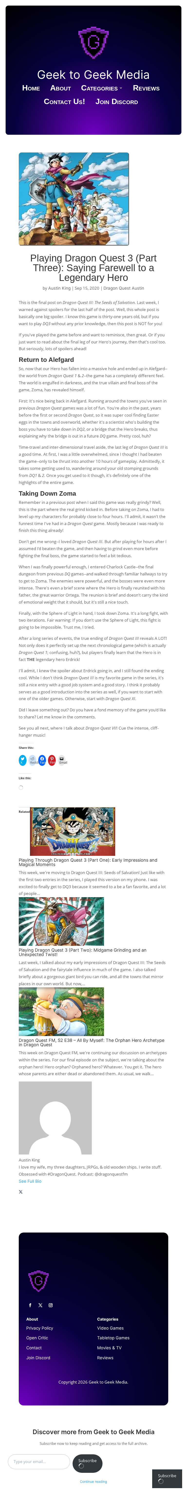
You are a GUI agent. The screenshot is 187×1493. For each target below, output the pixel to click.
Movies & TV (109, 1347)
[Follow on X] (40, 1305)
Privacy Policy (39, 1328)
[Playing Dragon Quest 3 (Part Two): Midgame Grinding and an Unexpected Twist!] (61, 944)
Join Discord (116, 102)
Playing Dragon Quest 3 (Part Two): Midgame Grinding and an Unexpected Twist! (83, 952)
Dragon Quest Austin (123, 288)
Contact (34, 1347)
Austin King (59, 288)
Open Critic (37, 1337)
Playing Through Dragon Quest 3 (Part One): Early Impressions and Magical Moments (88, 862)
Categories (99, 88)
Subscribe (87, 1460)
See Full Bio (30, 1181)
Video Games (110, 1328)
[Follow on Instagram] (51, 1305)
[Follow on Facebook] (30, 1305)
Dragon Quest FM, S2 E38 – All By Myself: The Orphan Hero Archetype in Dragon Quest (91, 1042)
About (60, 88)
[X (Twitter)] (21, 1192)
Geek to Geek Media (93, 74)
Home (31, 88)
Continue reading (93, 1481)
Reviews (146, 88)
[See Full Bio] (93, 1187)
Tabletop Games (113, 1337)
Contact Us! (64, 102)
